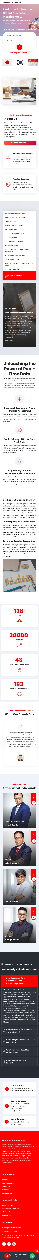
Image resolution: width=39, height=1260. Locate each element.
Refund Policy (8, 1212)
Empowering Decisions (23, 153)
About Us (6, 1186)
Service (6, 1190)
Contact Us (7, 1193)
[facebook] (4, 1244)
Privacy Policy (8, 1205)
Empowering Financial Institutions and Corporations (19, 472)
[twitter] (9, 1244)
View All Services (15, 275)
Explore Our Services (19, 143)
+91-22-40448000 (10, 1231)
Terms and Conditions (11, 1208)
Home (5, 1180)
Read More (8, 341)
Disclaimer (7, 1215)
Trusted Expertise (21, 179)
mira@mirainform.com (12, 1228)
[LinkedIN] (14, 1244)
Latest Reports (8, 1183)
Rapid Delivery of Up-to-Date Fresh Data (19, 441)
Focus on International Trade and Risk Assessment (19, 409)
